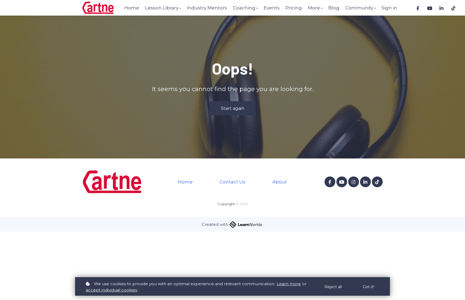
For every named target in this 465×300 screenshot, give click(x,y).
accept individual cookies (111, 289)
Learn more (289, 283)
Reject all (333, 286)
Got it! (368, 286)
